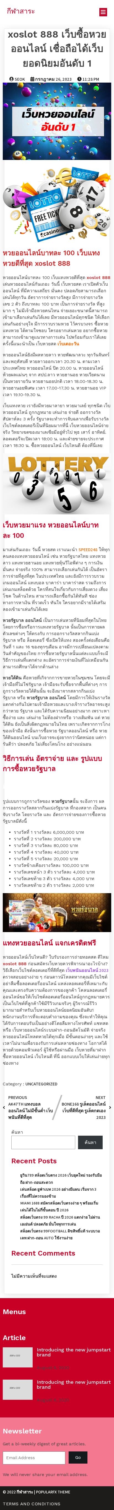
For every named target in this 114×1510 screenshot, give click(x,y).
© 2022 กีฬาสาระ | (19, 1492)
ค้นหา (17, 1132)
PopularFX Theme (53, 1492)
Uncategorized (41, 1084)
